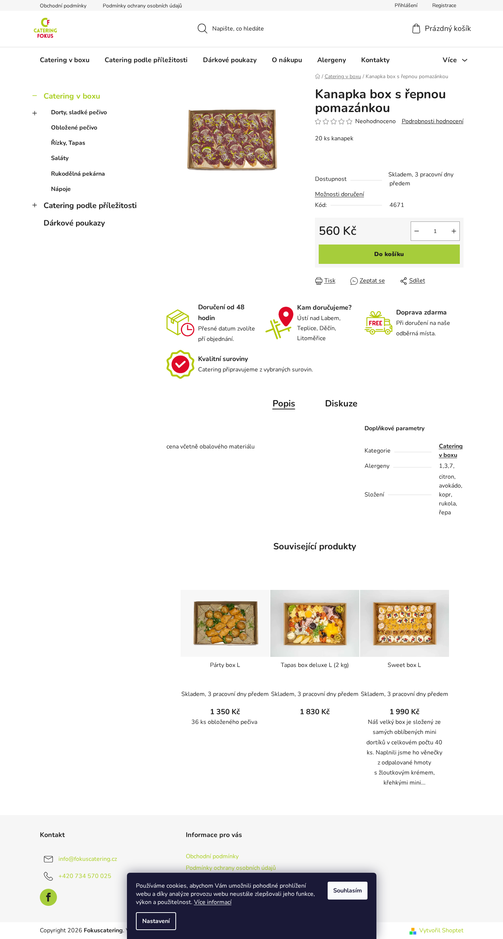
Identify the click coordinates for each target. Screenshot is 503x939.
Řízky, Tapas (68, 143)
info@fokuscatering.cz (87, 859)
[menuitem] (64, 60)
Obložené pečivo (74, 128)
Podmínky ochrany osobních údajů (142, 5)
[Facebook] (48, 897)
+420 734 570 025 (84, 876)
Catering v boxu (72, 96)
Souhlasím (347, 891)
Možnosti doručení (339, 194)
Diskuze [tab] (341, 403)
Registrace (444, 5)
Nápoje (61, 189)
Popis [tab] (284, 403)
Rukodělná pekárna (78, 174)
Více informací (213, 902)
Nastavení (156, 921)
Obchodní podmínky (63, 5)
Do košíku (389, 254)
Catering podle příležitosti (90, 205)
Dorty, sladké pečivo (79, 112)
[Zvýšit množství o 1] (453, 231)
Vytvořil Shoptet (441, 930)
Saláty (60, 158)
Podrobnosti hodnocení (433, 121)
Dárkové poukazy (74, 223)
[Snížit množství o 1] (416, 231)
